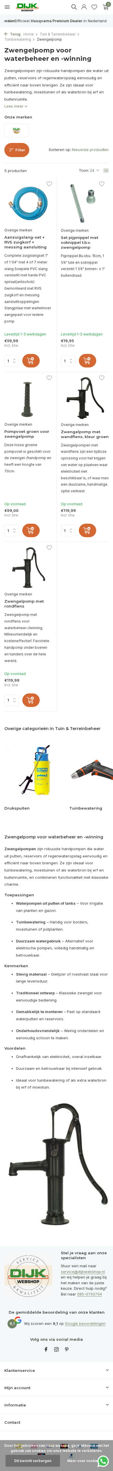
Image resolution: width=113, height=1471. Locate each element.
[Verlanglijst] (94, 7)
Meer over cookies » (85, 1461)
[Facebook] (46, 1349)
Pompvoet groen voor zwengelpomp (26, 434)
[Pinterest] (67, 1349)
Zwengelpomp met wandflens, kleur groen (85, 434)
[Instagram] (56, 1349)
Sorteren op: (60, 149)
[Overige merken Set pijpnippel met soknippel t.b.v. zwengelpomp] (85, 203)
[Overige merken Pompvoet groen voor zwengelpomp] (28, 397)
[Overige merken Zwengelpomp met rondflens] (28, 567)
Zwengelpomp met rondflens (24, 603)
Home (28, 34)
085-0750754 (89, 1294)
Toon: (84, 170)
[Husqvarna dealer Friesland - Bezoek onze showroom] (32, 7)
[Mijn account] (84, 7)
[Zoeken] (74, 7)
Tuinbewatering (17, 39)
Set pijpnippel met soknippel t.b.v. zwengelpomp (79, 242)
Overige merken (18, 230)
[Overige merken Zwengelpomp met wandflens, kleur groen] (85, 397)
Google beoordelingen (85, 1323)
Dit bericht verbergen (32, 1461)
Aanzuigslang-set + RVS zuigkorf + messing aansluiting (25, 242)
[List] (106, 170)
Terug (15, 34)
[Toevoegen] (31, 360)
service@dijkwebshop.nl (83, 1271)
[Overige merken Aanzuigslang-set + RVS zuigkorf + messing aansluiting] (28, 203)
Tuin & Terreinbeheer (58, 34)
